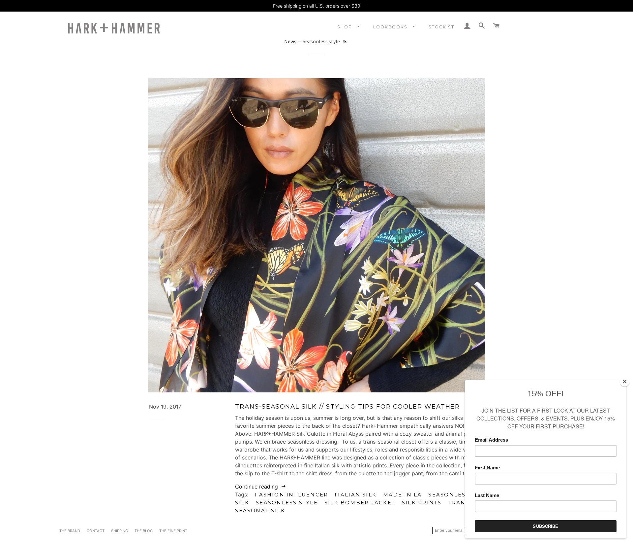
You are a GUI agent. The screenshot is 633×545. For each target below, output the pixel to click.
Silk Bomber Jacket (359, 503)
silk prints (422, 503)
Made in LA (402, 495)
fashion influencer (291, 495)
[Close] (625, 381)
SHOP (345, 26)
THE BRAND (69, 530)
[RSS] (345, 42)
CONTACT (96, 530)
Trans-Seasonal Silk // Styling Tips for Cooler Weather (347, 406)
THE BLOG (144, 530)
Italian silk (356, 495)
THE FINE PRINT (173, 530)
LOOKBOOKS (391, 26)
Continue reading (257, 486)
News (290, 41)
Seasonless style (287, 503)
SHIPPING (119, 530)
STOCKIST (441, 26)
